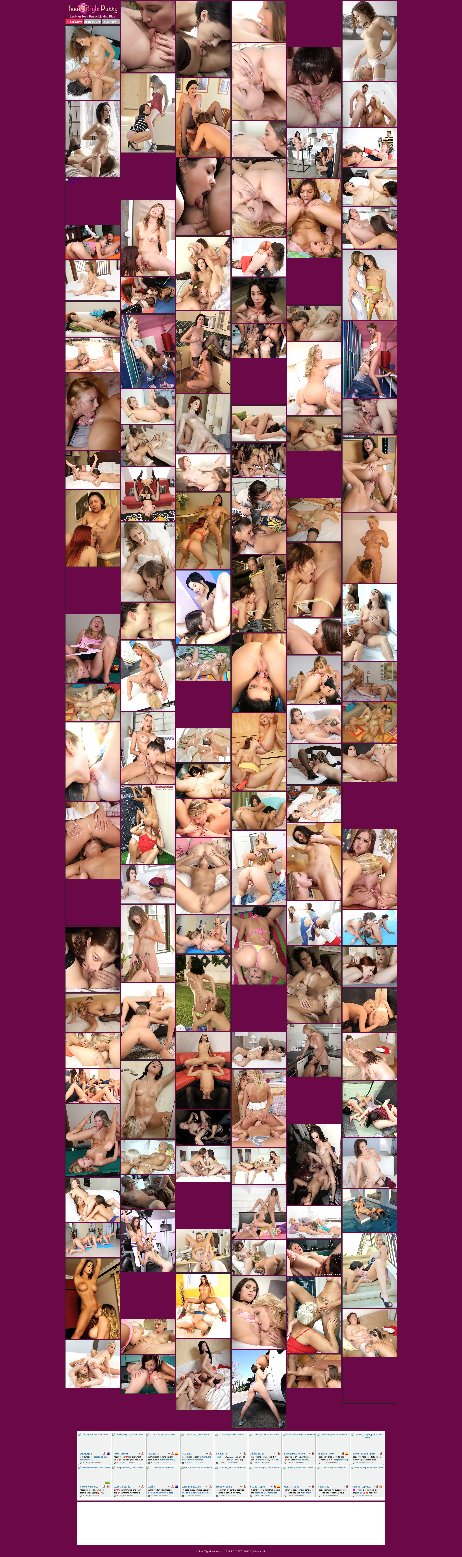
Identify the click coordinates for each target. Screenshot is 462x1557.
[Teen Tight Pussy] (92, 8)
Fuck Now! (110, 21)
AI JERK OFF (92, 21)
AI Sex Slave (74, 21)
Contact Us (259, 1551)
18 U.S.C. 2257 (233, 1551)
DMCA (247, 1551)
